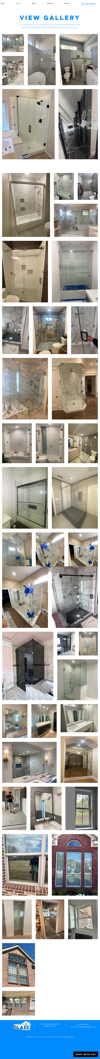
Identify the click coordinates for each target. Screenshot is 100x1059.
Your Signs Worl (68, 1037)
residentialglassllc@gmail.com (85, 1027)
